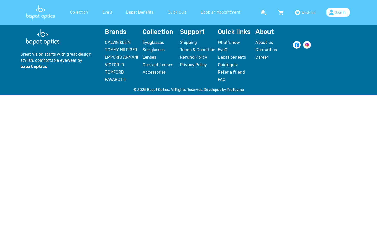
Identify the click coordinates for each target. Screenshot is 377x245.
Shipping (188, 42)
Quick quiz (228, 64)
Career (261, 57)
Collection (79, 12)
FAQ (221, 79)
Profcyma (235, 90)
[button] (264, 12)
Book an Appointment (220, 12)
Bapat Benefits (139, 12)
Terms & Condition (197, 49)
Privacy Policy (193, 64)
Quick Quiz (177, 12)
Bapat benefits (232, 57)
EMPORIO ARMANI (121, 57)
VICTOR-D (114, 64)
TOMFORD (114, 72)
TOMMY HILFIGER (121, 49)
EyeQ (107, 12)
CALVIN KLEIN (118, 42)
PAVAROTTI (115, 79)
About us (264, 42)
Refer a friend (231, 72)
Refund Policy (193, 57)
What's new (229, 42)
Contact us (266, 49)
